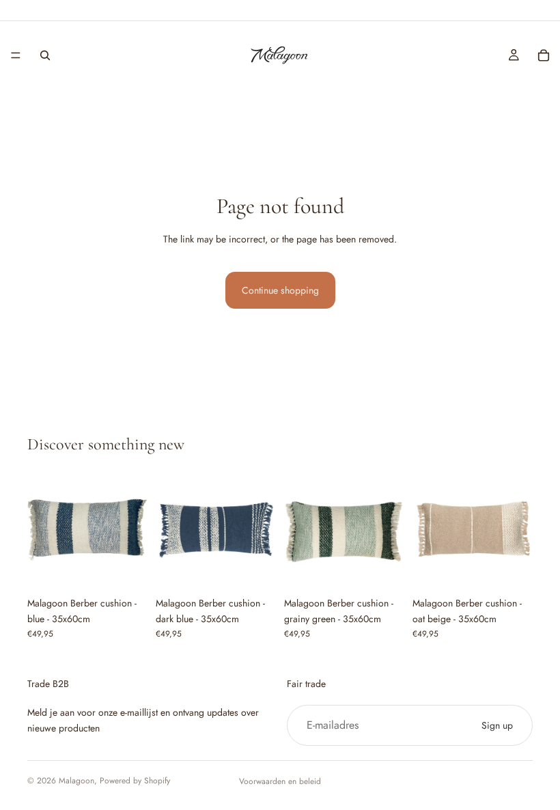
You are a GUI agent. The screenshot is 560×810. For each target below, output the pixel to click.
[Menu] (15, 55)
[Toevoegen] (126, 569)
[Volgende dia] (132, 530)
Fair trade (306, 683)
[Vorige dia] (42, 530)
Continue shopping (280, 290)
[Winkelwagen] (544, 55)
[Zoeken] (45, 55)
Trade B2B (48, 683)
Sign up (497, 725)
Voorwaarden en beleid (280, 781)
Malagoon (76, 780)
